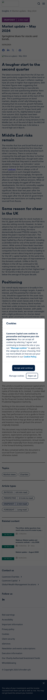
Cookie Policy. (30, 356)
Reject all (32, 375)
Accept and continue (23, 368)
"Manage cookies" (19, 348)
